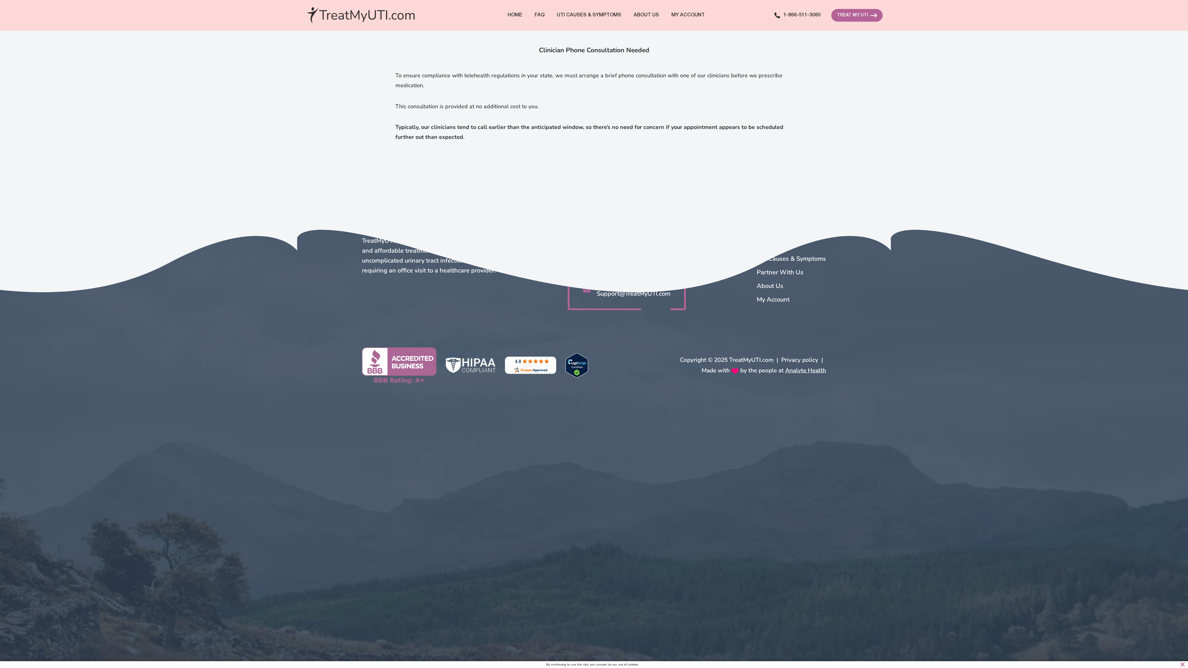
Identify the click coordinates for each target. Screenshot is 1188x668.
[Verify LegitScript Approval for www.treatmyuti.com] (577, 365)
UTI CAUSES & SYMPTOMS (589, 15)
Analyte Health (805, 370)
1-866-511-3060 (801, 15)
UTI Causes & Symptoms (791, 259)
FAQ (539, 15)
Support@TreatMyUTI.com (633, 293)
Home (515, 15)
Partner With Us (780, 272)
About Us (646, 15)
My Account (688, 15)
